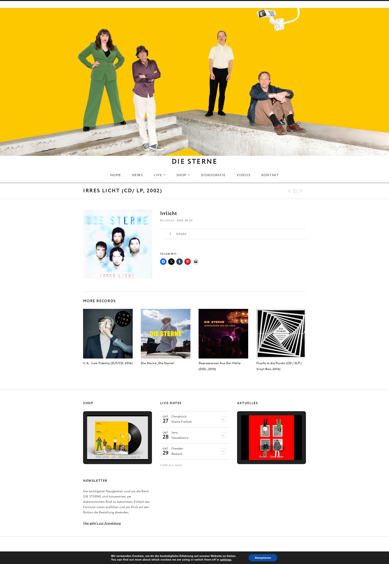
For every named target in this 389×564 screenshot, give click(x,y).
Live (162, 175)
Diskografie (213, 175)
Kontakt (270, 175)
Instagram (204, 544)
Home (115, 175)
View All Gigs (171, 465)
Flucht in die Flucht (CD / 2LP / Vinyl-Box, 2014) (279, 366)
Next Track (301, 191)
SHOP (185, 175)
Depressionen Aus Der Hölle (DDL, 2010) (219, 366)
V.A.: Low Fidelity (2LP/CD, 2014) (108, 363)
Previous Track (288, 191)
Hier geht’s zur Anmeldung (102, 523)
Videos (244, 175)
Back (295, 191)
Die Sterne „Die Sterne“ (158, 363)
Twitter (194, 544)
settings (225, 559)
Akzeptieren (263, 557)
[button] (108, 448)
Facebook (184, 544)
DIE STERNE (194, 162)
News (137, 175)
